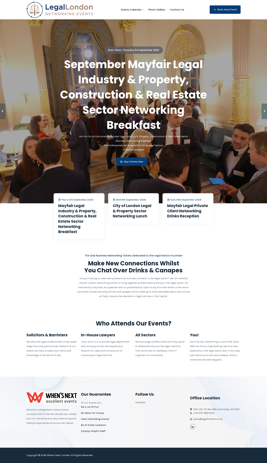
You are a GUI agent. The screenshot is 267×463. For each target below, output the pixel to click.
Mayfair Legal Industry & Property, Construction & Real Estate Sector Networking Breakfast (77, 218)
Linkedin (140, 402)
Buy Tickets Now (133, 161)
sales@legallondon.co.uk (208, 418)
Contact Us (177, 9)
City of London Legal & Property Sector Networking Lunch (132, 211)
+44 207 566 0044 (204, 412)
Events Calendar (131, 9)
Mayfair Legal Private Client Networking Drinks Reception (187, 211)
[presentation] (2, 111)
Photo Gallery (156, 9)
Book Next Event (227, 9)
